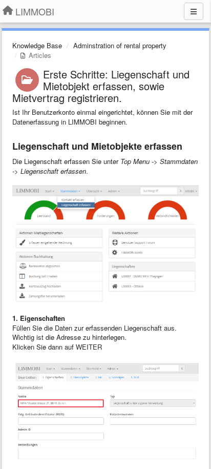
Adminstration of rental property (119, 45)
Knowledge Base (37, 45)
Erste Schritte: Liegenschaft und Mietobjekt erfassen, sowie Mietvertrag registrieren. (100, 86)
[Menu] (193, 11)
